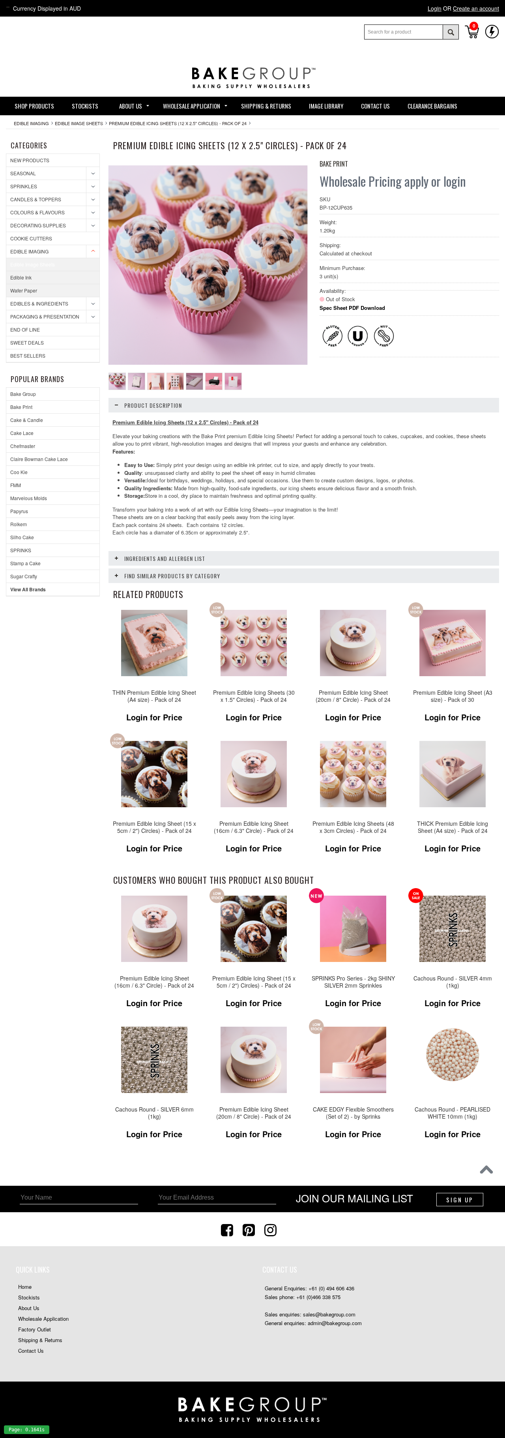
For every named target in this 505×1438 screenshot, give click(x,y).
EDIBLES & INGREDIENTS (39, 303)
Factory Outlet (34, 1329)
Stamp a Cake (25, 563)
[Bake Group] (252, 94)
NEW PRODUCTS (29, 160)
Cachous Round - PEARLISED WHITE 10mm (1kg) (452, 1113)
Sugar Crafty (23, 576)
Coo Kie (19, 472)
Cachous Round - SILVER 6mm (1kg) (154, 1113)
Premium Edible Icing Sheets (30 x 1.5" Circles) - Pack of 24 (254, 696)
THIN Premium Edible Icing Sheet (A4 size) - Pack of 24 (154, 696)
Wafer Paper (23, 290)
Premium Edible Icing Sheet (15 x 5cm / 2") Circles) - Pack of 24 (154, 827)
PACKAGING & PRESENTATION (44, 316)
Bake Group (23, 393)
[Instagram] (271, 1229)
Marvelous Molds (28, 498)
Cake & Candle (26, 419)
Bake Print (21, 406)
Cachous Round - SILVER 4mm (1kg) (452, 982)
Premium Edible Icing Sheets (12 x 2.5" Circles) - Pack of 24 (178, 123)
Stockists (29, 1297)
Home (25, 1286)
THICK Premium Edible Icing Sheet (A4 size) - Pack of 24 (452, 827)
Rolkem (18, 524)
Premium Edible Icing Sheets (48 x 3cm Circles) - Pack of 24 (353, 827)
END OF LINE (25, 329)
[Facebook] (228, 1229)
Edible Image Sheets (79, 123)
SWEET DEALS (27, 342)
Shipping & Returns (40, 1340)
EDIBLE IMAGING (31, 123)
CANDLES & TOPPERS (35, 199)
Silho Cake (22, 537)
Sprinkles (23, 186)
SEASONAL (23, 173)
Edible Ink (21, 277)
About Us (28, 1308)
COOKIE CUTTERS (31, 238)
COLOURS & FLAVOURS (37, 212)
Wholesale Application (43, 1318)
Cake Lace (22, 432)
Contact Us (31, 1350)
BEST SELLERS (27, 355)
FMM (15, 485)
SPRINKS (20, 550)
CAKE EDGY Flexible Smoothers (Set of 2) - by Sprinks (353, 1113)
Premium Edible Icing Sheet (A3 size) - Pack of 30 (452, 696)
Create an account (476, 8)
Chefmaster (22, 445)
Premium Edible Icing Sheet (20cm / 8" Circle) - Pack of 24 (353, 696)
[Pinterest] (250, 1229)
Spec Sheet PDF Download (352, 307)
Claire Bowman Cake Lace (39, 459)
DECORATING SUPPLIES (38, 225)
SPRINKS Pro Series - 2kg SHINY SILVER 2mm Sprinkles (353, 982)
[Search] (450, 32)
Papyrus (19, 511)
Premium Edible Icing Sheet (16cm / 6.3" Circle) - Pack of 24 (254, 827)
